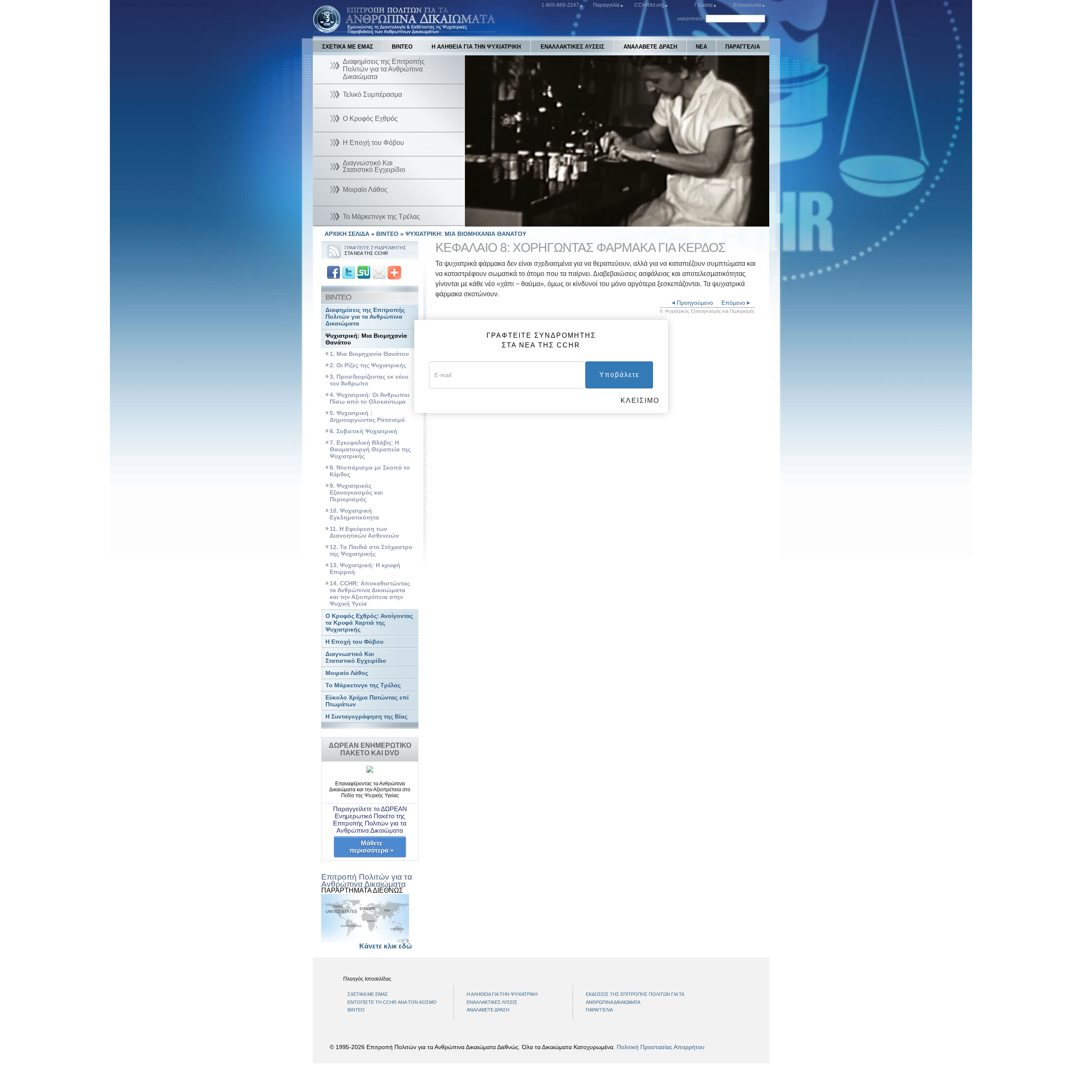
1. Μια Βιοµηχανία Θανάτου (369, 354)
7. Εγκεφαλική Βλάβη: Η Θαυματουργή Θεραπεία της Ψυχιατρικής (370, 449)
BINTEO (402, 47)
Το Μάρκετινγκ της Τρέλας (363, 685)
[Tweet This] (348, 272)
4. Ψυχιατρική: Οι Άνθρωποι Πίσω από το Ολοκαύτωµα (370, 398)
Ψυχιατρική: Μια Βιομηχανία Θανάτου (366, 339)
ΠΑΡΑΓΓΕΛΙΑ (742, 47)
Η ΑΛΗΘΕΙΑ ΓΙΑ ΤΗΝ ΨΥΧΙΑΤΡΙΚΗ (476, 47)
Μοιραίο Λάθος (346, 673)
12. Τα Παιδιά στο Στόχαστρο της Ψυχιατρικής (371, 550)
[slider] (616, 220)
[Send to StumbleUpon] (364, 272)
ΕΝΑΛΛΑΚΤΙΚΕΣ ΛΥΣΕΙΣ (572, 47)
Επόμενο (734, 302)
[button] (490, 220)
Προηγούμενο (694, 302)
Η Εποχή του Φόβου (354, 642)
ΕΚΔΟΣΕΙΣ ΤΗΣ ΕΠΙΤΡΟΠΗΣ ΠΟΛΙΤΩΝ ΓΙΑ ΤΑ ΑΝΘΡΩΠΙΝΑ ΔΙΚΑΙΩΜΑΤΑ (635, 998)
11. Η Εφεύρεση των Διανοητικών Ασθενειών (364, 532)
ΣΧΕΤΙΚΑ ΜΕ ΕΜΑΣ (347, 47)
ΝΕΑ (701, 47)
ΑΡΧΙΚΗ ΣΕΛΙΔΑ (347, 233)
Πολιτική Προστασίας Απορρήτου (661, 1047)
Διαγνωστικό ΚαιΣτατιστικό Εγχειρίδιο (355, 657)
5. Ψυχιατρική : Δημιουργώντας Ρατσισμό (367, 416)
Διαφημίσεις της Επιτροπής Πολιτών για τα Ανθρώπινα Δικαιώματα (365, 317)
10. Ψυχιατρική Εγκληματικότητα (354, 514)
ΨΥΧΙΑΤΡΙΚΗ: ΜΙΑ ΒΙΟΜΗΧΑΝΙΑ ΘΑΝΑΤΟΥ (465, 233)
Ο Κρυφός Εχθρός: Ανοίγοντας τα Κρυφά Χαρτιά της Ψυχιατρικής (369, 623)
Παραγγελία (607, 5)
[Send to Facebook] (333, 272)
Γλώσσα (703, 5)
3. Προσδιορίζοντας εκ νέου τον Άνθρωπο (369, 380)
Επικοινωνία (747, 5)
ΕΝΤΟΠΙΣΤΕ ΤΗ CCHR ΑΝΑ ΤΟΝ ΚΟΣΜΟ (392, 1002)
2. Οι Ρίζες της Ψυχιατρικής (368, 365)
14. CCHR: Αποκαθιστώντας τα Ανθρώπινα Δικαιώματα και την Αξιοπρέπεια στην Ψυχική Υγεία (370, 593)
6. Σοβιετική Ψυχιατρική (363, 431)
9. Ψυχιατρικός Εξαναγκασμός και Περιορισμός (356, 493)
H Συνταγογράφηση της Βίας (366, 716)
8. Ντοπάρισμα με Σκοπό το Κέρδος (370, 471)
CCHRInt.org (649, 5)
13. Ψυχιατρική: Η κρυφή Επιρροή (365, 568)
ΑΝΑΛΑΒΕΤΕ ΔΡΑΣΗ (650, 47)
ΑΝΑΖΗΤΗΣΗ (689, 18)
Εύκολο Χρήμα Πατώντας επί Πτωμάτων (367, 701)
